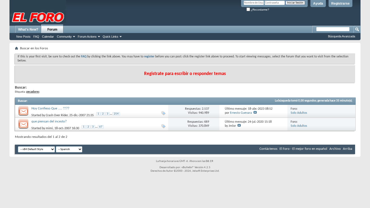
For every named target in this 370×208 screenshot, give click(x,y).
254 (116, 113)
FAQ (36, 36)
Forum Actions (87, 36)
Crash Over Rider (57, 115)
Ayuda (318, 3)
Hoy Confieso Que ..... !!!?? (50, 108)
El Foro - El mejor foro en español (303, 149)
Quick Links (110, 36)
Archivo (335, 149)
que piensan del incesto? (49, 121)
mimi (49, 128)
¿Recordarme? (259, 9)
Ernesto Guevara (241, 113)
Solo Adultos (299, 113)
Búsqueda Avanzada (341, 36)
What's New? (28, 29)
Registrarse (340, 3)
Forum (52, 29)
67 (100, 126)
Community (64, 36)
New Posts (23, 36)
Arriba (347, 149)
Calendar (48, 36)
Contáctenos (268, 149)
